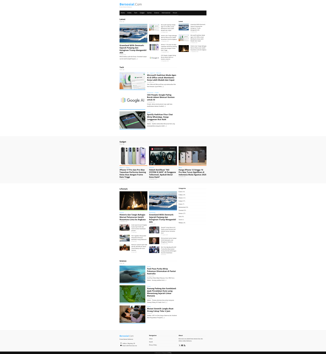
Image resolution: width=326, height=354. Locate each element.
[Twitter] (180, 345)
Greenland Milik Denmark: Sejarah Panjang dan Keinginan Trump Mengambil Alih (133, 49)
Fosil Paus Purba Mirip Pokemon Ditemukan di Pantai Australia (161, 271)
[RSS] (185, 345)
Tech (135, 13)
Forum (175, 13)
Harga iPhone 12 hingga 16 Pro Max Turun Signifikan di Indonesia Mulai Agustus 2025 (192, 172)
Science (156, 13)
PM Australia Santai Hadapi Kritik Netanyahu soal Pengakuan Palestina (168, 240)
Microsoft (158, 73)
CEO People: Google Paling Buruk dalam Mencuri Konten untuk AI (168, 57)
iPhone (127, 167)
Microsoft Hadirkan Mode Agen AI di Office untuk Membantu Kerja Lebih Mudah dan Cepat (161, 77)
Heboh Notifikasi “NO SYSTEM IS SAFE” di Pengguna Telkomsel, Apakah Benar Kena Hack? (162, 173)
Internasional (166, 13)
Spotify (149, 112)
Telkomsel (151, 167)
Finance (181, 198)
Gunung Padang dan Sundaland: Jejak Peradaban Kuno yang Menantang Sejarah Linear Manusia (161, 292)
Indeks (129, 13)
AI (147, 73)
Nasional (122, 212)
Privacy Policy (153, 345)
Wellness (181, 223)
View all (122, 21)
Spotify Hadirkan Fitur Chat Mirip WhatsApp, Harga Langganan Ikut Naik (160, 117)
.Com (131, 4)
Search (151, 342)
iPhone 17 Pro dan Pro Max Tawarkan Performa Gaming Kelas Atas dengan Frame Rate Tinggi (133, 173)
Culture (181, 195)
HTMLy (169, 352)
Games (149, 13)
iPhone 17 (122, 167)
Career (180, 191)
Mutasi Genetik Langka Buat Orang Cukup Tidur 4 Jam (160, 309)
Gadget (142, 13)
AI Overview (150, 92)
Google (157, 92)
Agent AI (152, 73)
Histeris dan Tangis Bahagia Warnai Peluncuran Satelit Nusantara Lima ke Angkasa (169, 37)
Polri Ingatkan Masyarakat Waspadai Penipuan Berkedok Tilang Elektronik (138, 237)
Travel (180, 219)
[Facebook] (182, 345)
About (150, 339)
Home (123, 13)
